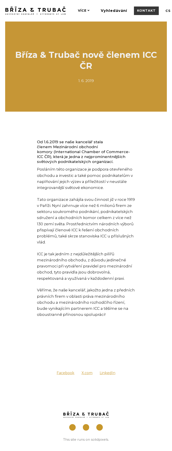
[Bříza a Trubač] (35, 11)
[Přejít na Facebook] (72, 427)
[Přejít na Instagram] (86, 427)
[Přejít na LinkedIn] (99, 427)
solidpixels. (100, 439)
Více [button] (82, 11)
